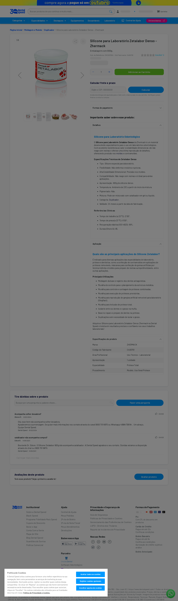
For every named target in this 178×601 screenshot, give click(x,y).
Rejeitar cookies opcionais (90, 581)
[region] (56, 583)
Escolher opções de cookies (90, 588)
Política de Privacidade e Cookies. (36, 593)
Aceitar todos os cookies (90, 574)
